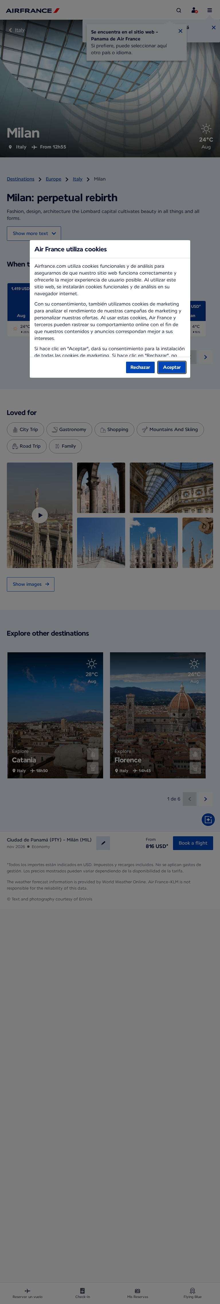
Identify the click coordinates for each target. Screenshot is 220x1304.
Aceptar (172, 367)
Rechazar (140, 367)
